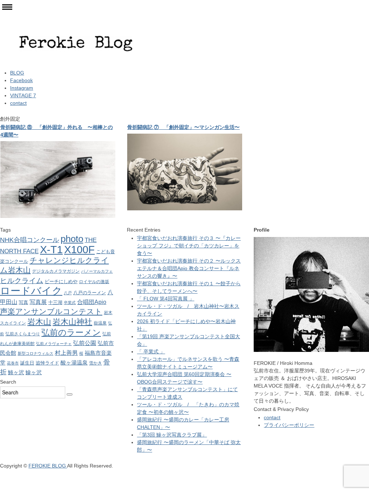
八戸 (68, 293)
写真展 (38, 302)
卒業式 (70, 302)
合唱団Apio (91, 302)
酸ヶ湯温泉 (74, 362)
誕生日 (27, 363)
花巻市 (13, 363)
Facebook (21, 80)
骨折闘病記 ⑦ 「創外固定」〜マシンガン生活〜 (183, 127)
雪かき (95, 363)
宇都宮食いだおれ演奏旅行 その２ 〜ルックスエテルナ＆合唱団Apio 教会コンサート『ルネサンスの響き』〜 (189, 268)
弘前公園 (84, 343)
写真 (23, 302)
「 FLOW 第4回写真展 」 (165, 298)
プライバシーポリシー (289, 425)
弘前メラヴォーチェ (54, 343)
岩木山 (39, 321)
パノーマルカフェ (97, 271)
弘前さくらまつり (22, 333)
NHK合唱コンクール (29, 239)
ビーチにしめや (61, 281)
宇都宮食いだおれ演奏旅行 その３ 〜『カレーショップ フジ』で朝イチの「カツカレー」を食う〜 (189, 245)
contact (18, 103)
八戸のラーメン (89, 292)
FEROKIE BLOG (47, 466)
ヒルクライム (21, 281)
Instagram (21, 88)
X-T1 (51, 249)
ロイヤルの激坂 (94, 281)
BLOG (17, 73)
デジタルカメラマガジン (56, 271)
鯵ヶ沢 (16, 372)
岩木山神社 (72, 321)
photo (72, 238)
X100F (79, 249)
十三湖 (55, 302)
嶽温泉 (100, 323)
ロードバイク (31, 290)
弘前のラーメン (71, 332)
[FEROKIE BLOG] (75, 18)
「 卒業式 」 (151, 351)
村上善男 (66, 352)
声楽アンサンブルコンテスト (51, 311)
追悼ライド (47, 363)
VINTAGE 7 (23, 95)
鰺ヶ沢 (34, 372)
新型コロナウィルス (35, 353)
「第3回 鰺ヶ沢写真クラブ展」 (172, 435)
